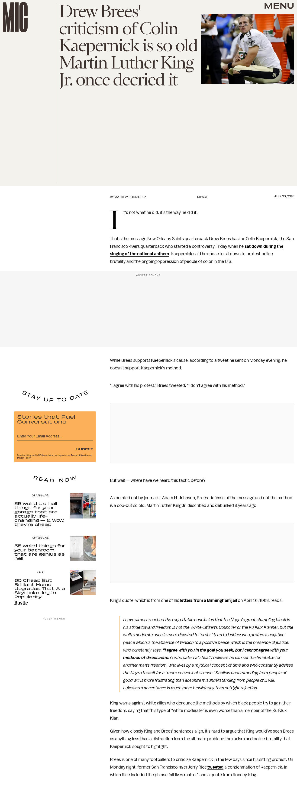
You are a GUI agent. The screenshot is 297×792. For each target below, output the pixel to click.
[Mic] (15, 17)
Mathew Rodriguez (130, 197)
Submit (84, 448)
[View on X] (202, 433)
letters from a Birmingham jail (209, 600)
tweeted (215, 767)
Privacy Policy (24, 458)
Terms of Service (79, 455)
